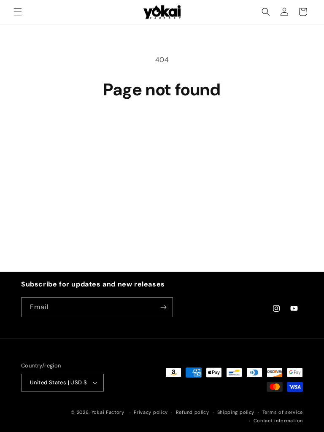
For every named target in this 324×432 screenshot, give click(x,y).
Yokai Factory (108, 412)
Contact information (278, 421)
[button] (17, 12)
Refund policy (192, 412)
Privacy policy (151, 412)
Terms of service (282, 412)
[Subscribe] (163, 307)
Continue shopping (162, 128)
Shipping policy (236, 412)
